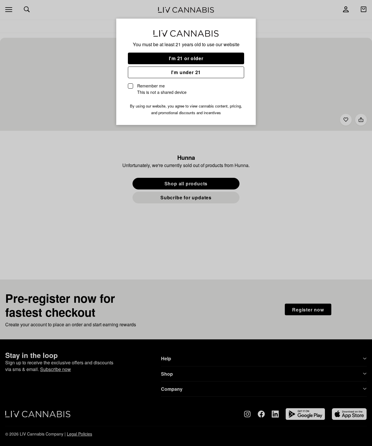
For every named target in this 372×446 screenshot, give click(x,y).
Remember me (162, 89)
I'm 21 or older (186, 58)
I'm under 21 (186, 72)
